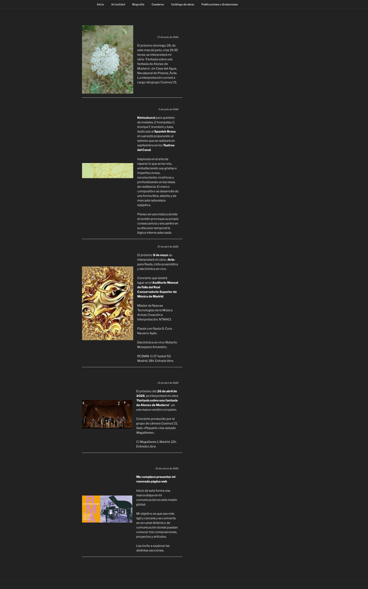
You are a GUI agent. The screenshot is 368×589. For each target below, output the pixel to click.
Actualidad (118, 4)
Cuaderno (158, 4)
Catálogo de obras (182, 4)
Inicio (100, 4)
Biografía (138, 4)
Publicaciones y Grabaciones (219, 4)
